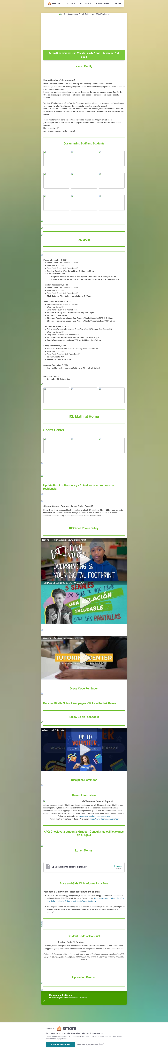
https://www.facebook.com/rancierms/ (94, 816)
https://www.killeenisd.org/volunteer (104, 819)
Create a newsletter (60, 1044)
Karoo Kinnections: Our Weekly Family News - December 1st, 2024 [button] (84, 55)
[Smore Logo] (54, 3)
